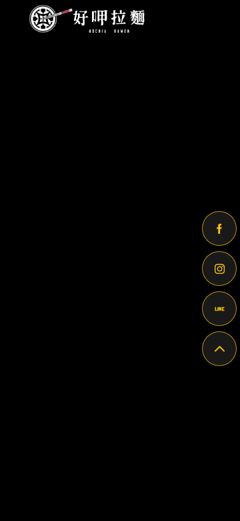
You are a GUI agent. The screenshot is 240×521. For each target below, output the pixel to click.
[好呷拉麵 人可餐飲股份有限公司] (84, 18)
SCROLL (120, 64)
